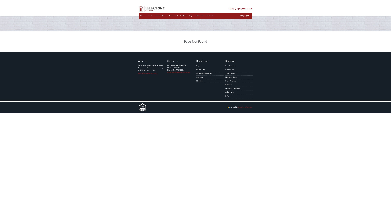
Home (142, 16)
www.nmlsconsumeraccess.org (147, 73)
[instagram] (233, 9)
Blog (190, 16)
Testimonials (199, 16)
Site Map (199, 77)
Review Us (210, 16)
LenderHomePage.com (245, 107)
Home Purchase (230, 81)
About (149, 16)
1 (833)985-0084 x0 (244, 9)
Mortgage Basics (231, 77)
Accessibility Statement (204, 73)
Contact (183, 16)
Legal (198, 66)
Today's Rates (230, 73)
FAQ (227, 96)
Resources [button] (172, 16)
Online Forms (229, 92)
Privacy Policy (200, 70)
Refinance (228, 85)
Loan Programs (230, 66)
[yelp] (231, 9)
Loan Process (229, 70)
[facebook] (229, 9)
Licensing (199, 81)
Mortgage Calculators (232, 88)
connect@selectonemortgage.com (178, 72)
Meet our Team (160, 16)
